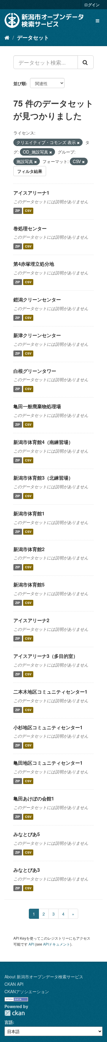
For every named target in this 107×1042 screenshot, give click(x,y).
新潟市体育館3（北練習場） (43, 477)
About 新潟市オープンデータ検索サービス (43, 977)
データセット (33, 37)
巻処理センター (30, 228)
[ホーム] (7, 37)
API (31, 943)
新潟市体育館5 (29, 584)
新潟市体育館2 (29, 549)
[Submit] (86, 62)
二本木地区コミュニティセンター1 (50, 691)
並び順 (19, 83)
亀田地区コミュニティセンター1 (48, 762)
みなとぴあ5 (26, 834)
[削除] (78, 142)
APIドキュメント (56, 943)
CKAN (14, 1013)
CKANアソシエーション (26, 991)
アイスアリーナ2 (31, 620)
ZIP (17, 211)
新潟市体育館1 (29, 513)
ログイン (92, 4)
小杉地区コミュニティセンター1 (48, 727)
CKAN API (13, 984)
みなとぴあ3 (26, 869)
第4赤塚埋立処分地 (33, 263)
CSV (28, 211)
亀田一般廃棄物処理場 (37, 406)
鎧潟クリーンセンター (37, 299)
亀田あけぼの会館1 (33, 798)
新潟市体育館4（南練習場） (43, 442)
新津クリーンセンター (37, 335)
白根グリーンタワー (34, 370)
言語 (8, 1022)
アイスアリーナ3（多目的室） (45, 656)
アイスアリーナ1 (31, 192)
